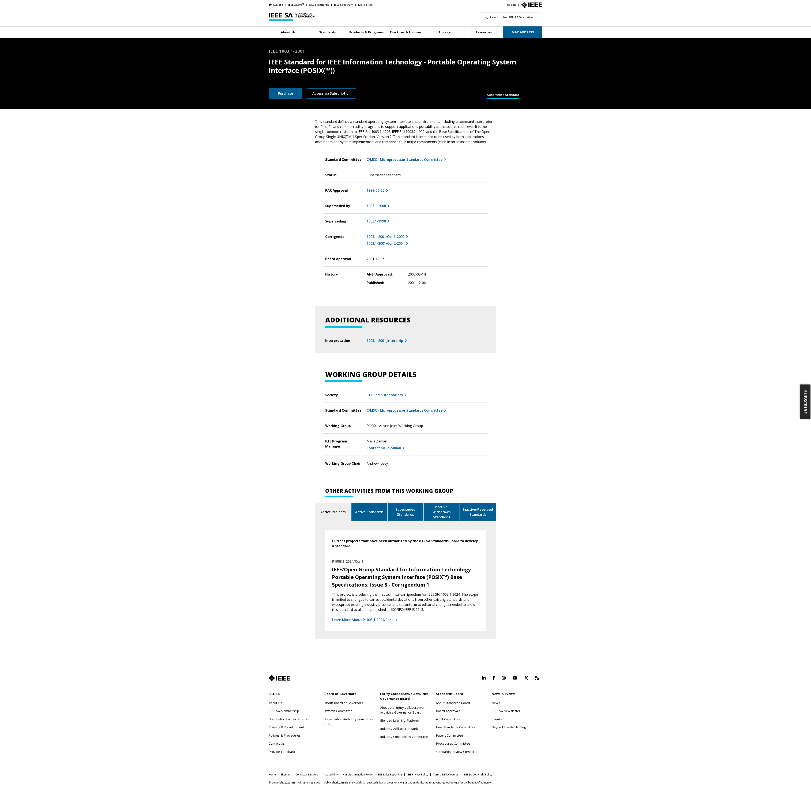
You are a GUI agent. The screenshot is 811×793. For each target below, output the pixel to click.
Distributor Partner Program (289, 719)
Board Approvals (448, 711)
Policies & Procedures (285, 735)
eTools (511, 5)
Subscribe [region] (805, 402)
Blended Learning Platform (399, 720)
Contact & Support (306, 774)
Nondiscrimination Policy (358, 774)
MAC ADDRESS (523, 32)
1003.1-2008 (376, 205)
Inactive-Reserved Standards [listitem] (478, 512)
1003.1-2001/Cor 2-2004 (385, 243)
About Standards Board (453, 703)
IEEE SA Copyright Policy (478, 774)
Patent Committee (449, 735)
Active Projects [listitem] (333, 512)
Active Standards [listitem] (369, 512)
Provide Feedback (282, 751)
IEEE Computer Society (385, 395)
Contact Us (277, 743)
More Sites (365, 5)
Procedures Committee (453, 743)
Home (272, 774)
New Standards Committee (455, 727)
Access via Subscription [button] (331, 93)
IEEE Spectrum (343, 5)
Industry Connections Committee (404, 736)
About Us (275, 703)
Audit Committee (448, 719)
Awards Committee (338, 711)
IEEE (296, 5)
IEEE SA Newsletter (506, 711)
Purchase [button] (285, 93)
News (496, 703)
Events (497, 719)
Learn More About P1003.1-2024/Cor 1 (363, 619)
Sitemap (286, 774)
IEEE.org (277, 5)
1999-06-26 (375, 190)
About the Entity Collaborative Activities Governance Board (402, 709)
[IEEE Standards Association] (291, 17)
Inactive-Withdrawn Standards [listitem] (442, 512)
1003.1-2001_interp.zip (385, 340)
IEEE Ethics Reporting (389, 774)
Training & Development (286, 727)
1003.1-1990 (376, 221)
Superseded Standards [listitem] (405, 512)
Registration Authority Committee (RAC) (349, 721)
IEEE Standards (319, 5)
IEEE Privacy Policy (417, 774)
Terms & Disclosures (446, 774)
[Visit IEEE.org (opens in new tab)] (279, 678)
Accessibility (330, 774)
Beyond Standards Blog (509, 727)
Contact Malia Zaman (384, 448)
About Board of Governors (343, 703)
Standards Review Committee (457, 751)
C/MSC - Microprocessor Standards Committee (405, 159)
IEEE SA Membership (284, 711)
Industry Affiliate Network (399, 728)
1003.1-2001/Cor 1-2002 (385, 236)
